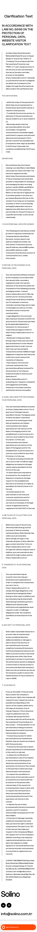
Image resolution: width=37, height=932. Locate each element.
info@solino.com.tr (16, 914)
